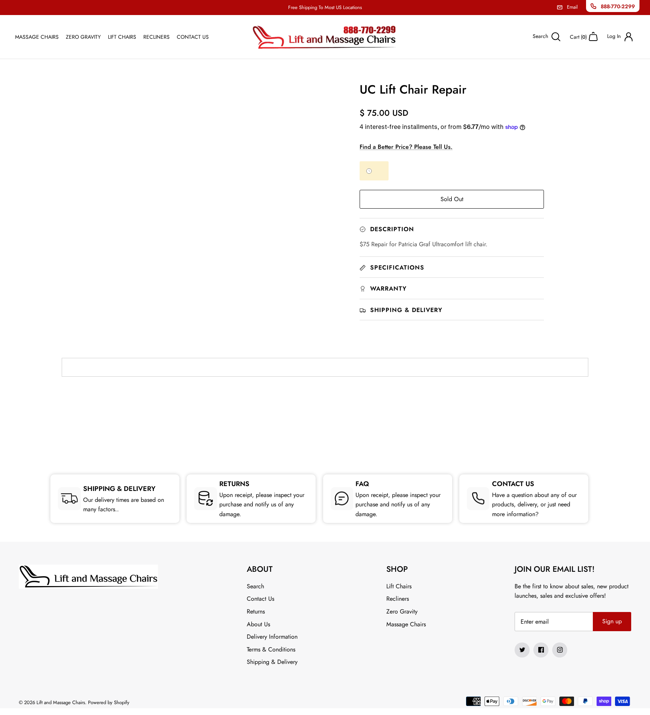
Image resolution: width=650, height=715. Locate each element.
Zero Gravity (83, 37)
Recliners (156, 37)
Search (255, 586)
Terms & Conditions (271, 649)
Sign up (612, 621)
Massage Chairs (37, 37)
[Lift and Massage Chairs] (325, 37)
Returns (256, 611)
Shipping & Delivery (272, 661)
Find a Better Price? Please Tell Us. (406, 146)
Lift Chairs (122, 37)
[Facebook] (540, 649)
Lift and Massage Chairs (60, 702)
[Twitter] (522, 649)
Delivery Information (272, 636)
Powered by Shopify (108, 702)
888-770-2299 (618, 6)
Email (572, 7)
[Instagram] (559, 649)
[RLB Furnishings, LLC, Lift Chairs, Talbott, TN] (325, 416)
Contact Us (193, 37)
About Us (258, 624)
